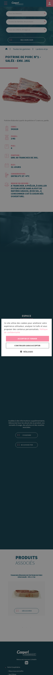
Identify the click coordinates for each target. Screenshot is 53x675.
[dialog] (26, 337)
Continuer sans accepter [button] (27, 345)
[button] (26, 351)
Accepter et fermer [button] (27, 338)
